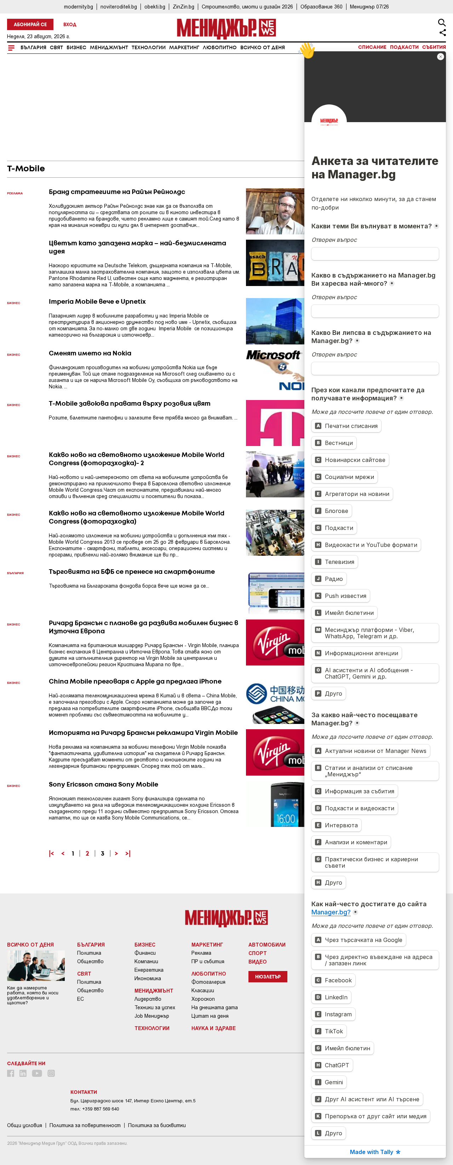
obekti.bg (154, 7)
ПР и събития (207, 961)
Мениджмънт (109, 48)
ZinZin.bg (183, 7)
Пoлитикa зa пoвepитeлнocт (85, 1125)
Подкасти (404, 47)
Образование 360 (321, 7)
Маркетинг (184, 48)
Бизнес (76, 48)
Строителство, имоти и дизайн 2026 (247, 7)
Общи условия (24, 1125)
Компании (146, 961)
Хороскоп (203, 998)
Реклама (201, 952)
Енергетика (149, 969)
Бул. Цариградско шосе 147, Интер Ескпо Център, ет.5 (132, 1100)
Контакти (83, 1092)
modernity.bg (78, 7)
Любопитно (220, 48)
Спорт (257, 952)
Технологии (149, 48)
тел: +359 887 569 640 (94, 1109)
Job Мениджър (151, 1015)
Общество (90, 961)
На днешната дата (214, 1007)
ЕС (80, 998)
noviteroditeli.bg (119, 7)
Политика (89, 952)
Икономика (147, 978)
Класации (202, 990)
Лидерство (147, 998)
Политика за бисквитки (157, 1125)
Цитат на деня (210, 1015)
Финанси (145, 952)
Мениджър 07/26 (369, 7)
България (33, 48)
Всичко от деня (262, 48)
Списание (372, 47)
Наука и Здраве (213, 1028)
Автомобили (267, 944)
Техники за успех (154, 1007)
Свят (56, 48)
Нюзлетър (268, 977)
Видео (257, 961)
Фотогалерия (208, 982)
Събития (434, 47)
